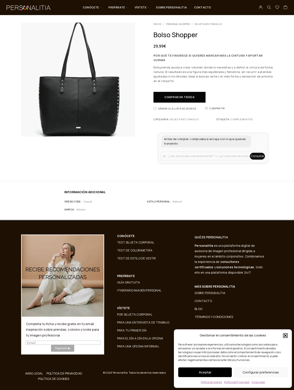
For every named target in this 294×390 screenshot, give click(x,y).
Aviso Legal (258, 382)
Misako (81, 209)
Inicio (157, 24)
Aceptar (205, 372)
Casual (87, 201)
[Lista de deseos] (277, 7)
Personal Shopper (178, 24)
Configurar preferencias (261, 372)
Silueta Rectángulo (208, 24)
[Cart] (285, 7)
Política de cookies (211, 382)
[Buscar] (269, 7)
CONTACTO (202, 7)
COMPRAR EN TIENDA (179, 97)
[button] (285, 335)
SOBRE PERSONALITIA (171, 7)
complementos (241, 119)
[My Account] (261, 7)
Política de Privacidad (236, 382)
